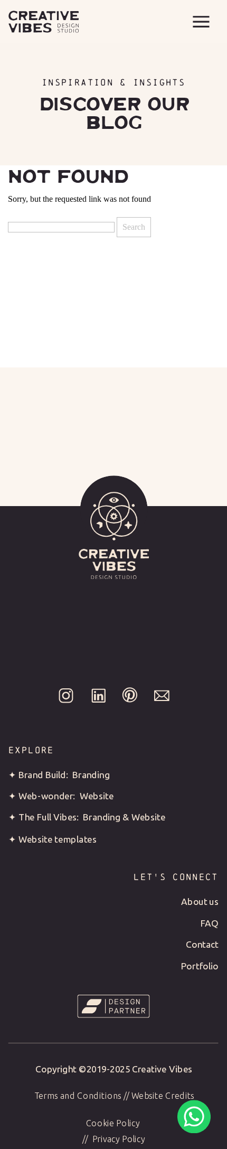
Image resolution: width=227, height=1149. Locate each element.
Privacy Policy (119, 1138)
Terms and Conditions (77, 1095)
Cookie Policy (113, 1123)
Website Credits (163, 1095)
